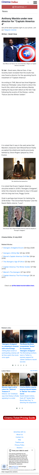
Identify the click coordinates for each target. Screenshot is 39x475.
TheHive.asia (19, 442)
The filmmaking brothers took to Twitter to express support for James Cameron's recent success (28, 353)
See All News (33, 370)
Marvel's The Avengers (11, 272)
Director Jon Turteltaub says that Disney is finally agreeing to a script (10, 392)
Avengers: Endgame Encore (13, 248)
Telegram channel (10, 30)
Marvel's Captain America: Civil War (16, 256)
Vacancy (19, 447)
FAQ (19, 440)
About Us (19, 434)
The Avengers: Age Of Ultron (13, 262)
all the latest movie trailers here (23, 285)
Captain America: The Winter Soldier (16, 267)
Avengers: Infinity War (11, 253)
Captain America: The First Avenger (16, 275)
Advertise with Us (19, 432)
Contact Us (19, 437)
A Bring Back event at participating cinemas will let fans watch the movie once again (10, 350)
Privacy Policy (19, 445)
